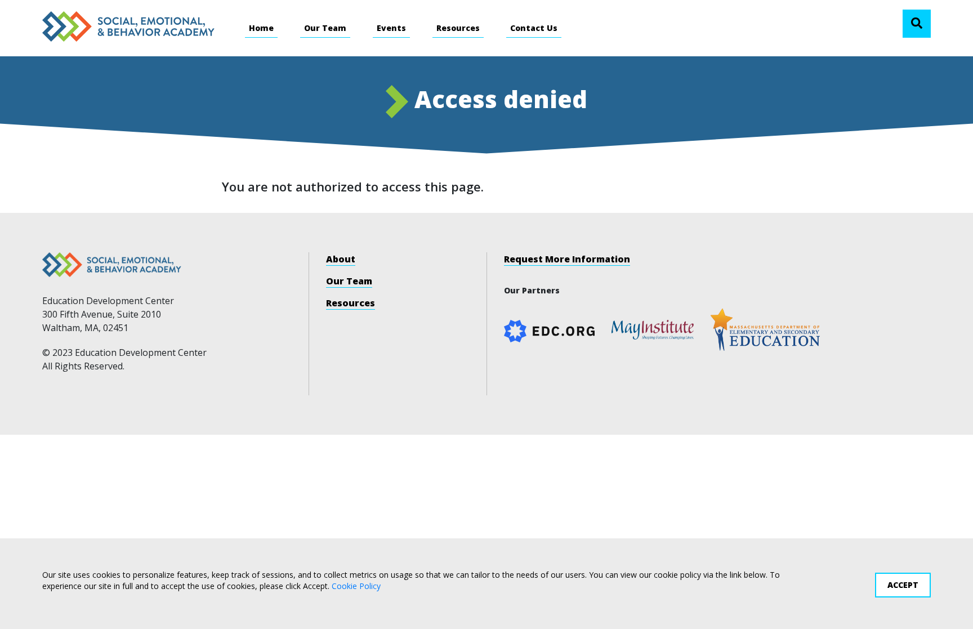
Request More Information (567, 259)
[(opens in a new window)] (652, 329)
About (340, 259)
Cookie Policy (356, 585)
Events (391, 28)
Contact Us (533, 28)
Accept (902, 584)
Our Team (325, 28)
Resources (458, 28)
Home (261, 28)
